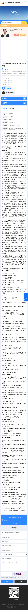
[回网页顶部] (26, 294)
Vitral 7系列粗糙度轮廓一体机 (15, 517)
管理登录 (16, 608)
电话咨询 (25, 299)
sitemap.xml (23, 608)
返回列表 (6, 520)
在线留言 (11, 108)
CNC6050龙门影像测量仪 (14, 523)
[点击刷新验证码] (17, 574)
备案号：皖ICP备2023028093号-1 (15, 606)
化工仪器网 (10, 608)
